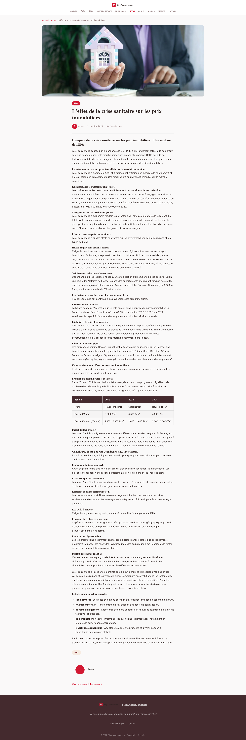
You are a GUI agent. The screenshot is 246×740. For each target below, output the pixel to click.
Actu (83, 11)
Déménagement (104, 11)
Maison (151, 11)
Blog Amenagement (134, 704)
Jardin (141, 11)
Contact (132, 723)
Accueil (73, 11)
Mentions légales (117, 723)
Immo (132, 11)
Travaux (172, 11)
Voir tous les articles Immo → (87, 684)
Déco (91, 11)
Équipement (120, 11)
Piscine (161, 11)
